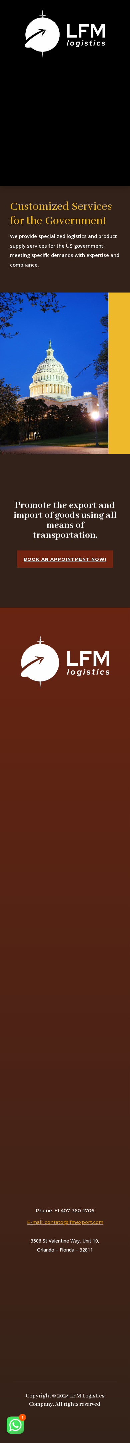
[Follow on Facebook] (46, 1423)
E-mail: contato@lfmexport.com (65, 1222)
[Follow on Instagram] (61, 1423)
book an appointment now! (65, 559)
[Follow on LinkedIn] (76, 1423)
